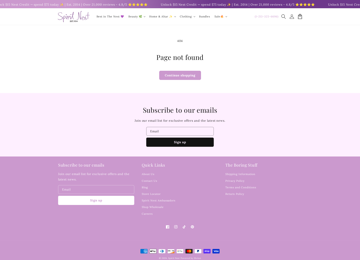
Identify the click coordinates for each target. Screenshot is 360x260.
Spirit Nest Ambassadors (158, 200)
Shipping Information (240, 174)
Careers (147, 213)
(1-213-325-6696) (266, 16)
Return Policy (234, 194)
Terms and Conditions (240, 187)
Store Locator (151, 194)
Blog (145, 187)
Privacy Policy (234, 181)
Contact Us (149, 181)
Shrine (197, 258)
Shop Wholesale (153, 207)
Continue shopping (180, 75)
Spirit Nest (174, 258)
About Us (148, 174)
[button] (283, 16)
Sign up (180, 142)
